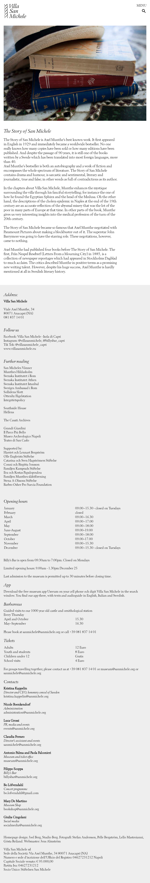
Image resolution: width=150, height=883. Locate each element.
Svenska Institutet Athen (20, 380)
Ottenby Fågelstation (17, 396)
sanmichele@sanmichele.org (41, 632)
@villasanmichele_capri (31, 344)
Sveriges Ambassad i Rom (20, 388)
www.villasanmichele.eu (20, 348)
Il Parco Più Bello (15, 432)
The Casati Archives (17, 420)
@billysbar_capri (54, 340)
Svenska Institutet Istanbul (21, 384)
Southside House (15, 408)
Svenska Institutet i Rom (20, 376)
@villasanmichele (30, 340)
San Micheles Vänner (18, 368)
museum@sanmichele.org (118, 669)
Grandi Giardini (15, 428)
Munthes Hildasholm (18, 372)
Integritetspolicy (14, 400)
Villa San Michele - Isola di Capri (39, 336)
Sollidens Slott (13, 392)
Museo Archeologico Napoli (22, 436)
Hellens (9, 412)
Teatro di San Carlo (16, 440)
